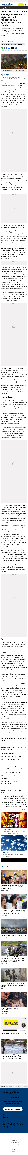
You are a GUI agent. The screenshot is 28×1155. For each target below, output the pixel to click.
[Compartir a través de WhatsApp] (2, 48)
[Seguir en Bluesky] (4, 1124)
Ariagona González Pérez (6, 1035)
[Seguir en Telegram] (14, 1124)
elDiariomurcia (4, 890)
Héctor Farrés (4, 1013)
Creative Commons (14, 1138)
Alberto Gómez (4, 963)
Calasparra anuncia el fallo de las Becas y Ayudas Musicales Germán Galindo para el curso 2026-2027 (13, 887)
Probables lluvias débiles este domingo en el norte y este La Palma (14, 936)
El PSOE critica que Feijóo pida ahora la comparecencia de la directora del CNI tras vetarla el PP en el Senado (13, 911)
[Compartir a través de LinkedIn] (15, 48)
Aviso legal (14, 1140)
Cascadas (23, 1086)
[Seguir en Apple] (8, 1117)
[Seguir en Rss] (7, 1127)
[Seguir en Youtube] (21, 1124)
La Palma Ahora (5, 74)
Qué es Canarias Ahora (14, 1135)
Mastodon (14, 1151)
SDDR (20, 1086)
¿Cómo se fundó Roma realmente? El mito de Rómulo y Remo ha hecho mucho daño (12, 1009)
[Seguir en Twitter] (8, 1124)
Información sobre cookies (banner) (14, 1144)
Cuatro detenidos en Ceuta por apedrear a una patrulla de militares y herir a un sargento (13, 985)
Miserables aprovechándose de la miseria (13, 1033)
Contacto (14, 1149)
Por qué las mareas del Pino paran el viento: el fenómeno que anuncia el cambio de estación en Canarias (12, 1056)
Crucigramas (17, 1086)
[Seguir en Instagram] (18, 1124)
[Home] (7, 4)
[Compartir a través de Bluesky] (9, 48)
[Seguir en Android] (4, 1117)
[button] (14, 835)
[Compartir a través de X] (12, 48)
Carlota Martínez (5, 1060)
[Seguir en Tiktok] (4, 1127)
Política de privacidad (14, 1142)
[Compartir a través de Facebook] (5, 48)
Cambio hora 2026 (11, 1086)
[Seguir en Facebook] (11, 1124)
